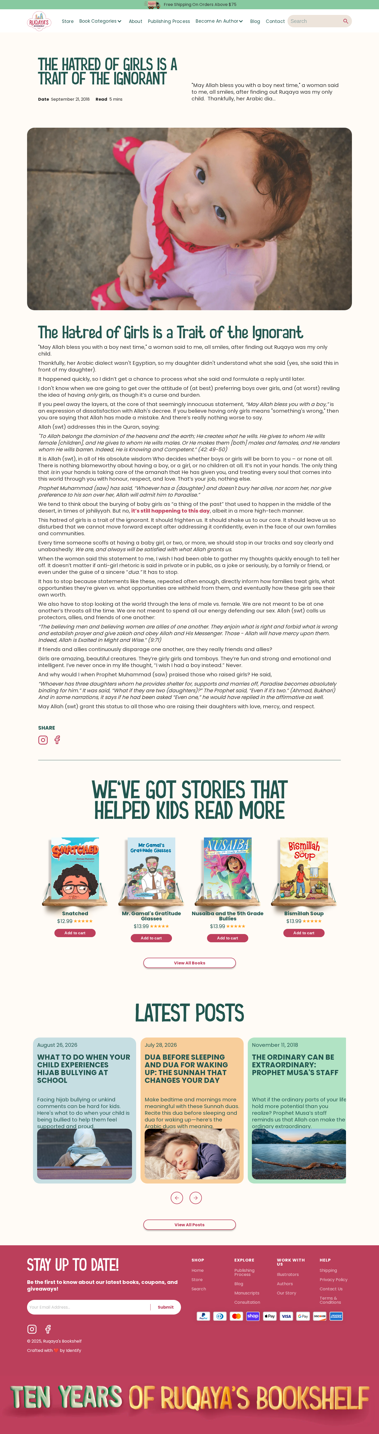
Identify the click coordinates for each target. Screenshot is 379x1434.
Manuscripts (246, 1293)
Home (198, 1270)
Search (199, 1289)
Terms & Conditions (330, 1300)
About (135, 21)
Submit (166, 1307)
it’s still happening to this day (170, 510)
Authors (285, 1284)
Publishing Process (169, 21)
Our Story (286, 1293)
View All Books (189, 963)
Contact (275, 21)
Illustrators (288, 1275)
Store (68, 21)
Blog (255, 21)
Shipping (328, 1270)
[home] (39, 21)
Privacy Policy (334, 1280)
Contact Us (331, 1289)
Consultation (247, 1302)
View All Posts (189, 1225)
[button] (101, 21)
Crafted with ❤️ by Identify (54, 1351)
